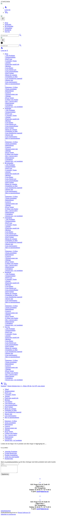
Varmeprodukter (10, 391)
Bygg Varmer (9, 431)
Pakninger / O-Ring (11, 421)
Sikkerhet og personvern (8, 514)
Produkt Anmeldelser (11, 455)
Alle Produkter (10, 55)
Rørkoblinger (9, 424)
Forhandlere (8, 28)
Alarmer (7, 396)
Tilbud (7, 389)
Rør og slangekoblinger (12, 417)
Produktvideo (9, 458)
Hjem (6, 23)
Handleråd (8, 30)
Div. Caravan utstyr (11, 435)
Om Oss (7, 31)
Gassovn (7, 426)
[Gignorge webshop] (1, 3)
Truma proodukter (10, 423)
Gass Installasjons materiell (13, 412)
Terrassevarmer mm (11, 428)
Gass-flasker (8, 401)
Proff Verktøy (9, 407)
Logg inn (7, 10)
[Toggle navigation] (3, 18)
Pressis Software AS (24, 512)
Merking (7, 400)
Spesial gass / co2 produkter (13, 440)
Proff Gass (8, 393)
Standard (3, 386)
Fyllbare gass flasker (11, 433)
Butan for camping (10, 408)
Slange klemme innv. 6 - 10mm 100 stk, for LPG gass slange (26, 386)
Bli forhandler (9, 26)
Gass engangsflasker (11, 405)
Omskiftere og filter (11, 410)
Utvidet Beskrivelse (11, 453)
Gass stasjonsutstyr (10, 416)
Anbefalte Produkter (11, 451)
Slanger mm (8, 414)
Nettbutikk (8, 24)
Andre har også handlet (12, 457)
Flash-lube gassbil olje (11, 398)
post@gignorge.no (43, 491)
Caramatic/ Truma (10, 394)
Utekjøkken (8, 438)
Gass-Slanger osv (10, 403)
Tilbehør (7, 430)
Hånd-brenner (9, 437)
